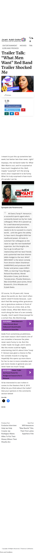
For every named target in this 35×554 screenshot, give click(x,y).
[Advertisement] (17, 17)
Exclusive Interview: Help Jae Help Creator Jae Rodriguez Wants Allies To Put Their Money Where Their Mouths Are (9, 433)
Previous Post (5, 423)
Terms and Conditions (6, 552)
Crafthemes (29, 548)
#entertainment (7, 415)
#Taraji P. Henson (27, 415)
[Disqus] (17, 471)
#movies (17, 415)
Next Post (31, 423)
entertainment (10, 45)
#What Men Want (15, 418)
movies (23, 45)
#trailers (4, 418)
